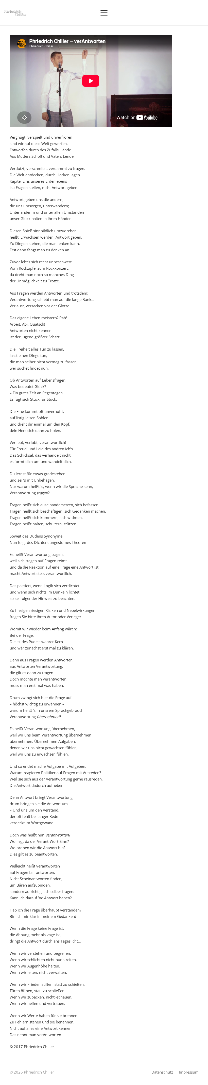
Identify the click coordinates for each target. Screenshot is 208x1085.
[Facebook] (193, 13)
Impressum (189, 1072)
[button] (104, 12)
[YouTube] (177, 13)
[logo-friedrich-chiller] (15, 13)
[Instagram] (185, 13)
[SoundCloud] (200, 13)
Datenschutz (162, 1072)
